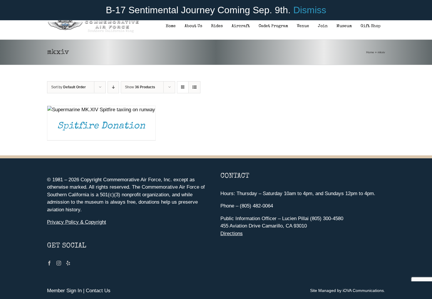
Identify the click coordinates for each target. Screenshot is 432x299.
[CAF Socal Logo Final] (93, 22)
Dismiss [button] (309, 10)
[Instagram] (58, 263)
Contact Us (98, 290)
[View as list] (194, 87)
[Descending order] (113, 87)
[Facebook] (49, 263)
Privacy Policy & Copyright (76, 222)
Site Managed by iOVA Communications (347, 290)
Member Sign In (64, 290)
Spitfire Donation (101, 126)
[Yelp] (68, 263)
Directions (231, 233)
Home (370, 52)
